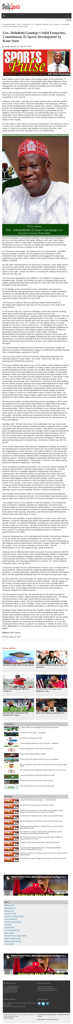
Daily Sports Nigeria (49, 1014)
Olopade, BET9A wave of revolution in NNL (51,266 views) (39, 842)
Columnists (26, 24)
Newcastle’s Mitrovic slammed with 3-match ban (50, 666)
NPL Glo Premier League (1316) (15, 936)
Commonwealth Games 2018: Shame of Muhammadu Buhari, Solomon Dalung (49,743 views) (40, 848)
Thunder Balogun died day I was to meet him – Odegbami (39, 743)
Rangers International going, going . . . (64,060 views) (38, 800)
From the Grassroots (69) (13, 922)
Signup (10, 1018)
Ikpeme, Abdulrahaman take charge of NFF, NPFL (36, 748)
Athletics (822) (9, 905)
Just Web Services (52, 1019)
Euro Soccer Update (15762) (14, 916)
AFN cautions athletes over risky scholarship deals (37, 786)
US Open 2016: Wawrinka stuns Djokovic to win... (48, 690)
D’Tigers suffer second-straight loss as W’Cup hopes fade (39, 727)
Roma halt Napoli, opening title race (50, 713)
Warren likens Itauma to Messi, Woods (33, 754)
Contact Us (7, 1016)
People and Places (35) (12, 938)
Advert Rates (14, 1016)
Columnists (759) (10, 914)
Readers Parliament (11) (13, 941)
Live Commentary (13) (12, 930)
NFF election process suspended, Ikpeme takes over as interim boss (43, 770)
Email (40, 1016)
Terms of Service (23, 1014)
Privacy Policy (13, 1014)
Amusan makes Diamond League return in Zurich (36, 780)
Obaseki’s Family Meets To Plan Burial (18, 665)
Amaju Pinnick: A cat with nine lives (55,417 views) (37, 805)
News (19, 24)
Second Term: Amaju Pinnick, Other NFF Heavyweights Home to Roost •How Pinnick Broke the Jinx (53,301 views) (41, 811)
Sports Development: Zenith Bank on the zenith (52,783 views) (41, 821)
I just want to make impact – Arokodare (33, 733)
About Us (32, 1014)
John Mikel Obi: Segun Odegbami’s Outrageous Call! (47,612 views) (43, 858)
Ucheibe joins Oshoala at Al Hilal (31, 738)
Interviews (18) (9, 927)
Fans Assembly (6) (11, 919)
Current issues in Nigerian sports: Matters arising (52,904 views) (41, 816)
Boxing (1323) (9, 911)
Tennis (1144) (9, 944)
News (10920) (9, 933)
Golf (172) (8, 925)
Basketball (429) (10, 908)
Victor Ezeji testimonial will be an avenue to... (16, 690)
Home (13, 24)
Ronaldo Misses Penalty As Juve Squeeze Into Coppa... (15, 714)
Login (5, 1018)
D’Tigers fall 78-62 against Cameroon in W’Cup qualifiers (39, 759)
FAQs (6, 1014)
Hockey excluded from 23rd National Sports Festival (37, 775)
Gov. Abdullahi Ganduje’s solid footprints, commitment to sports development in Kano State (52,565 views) (41, 832)
